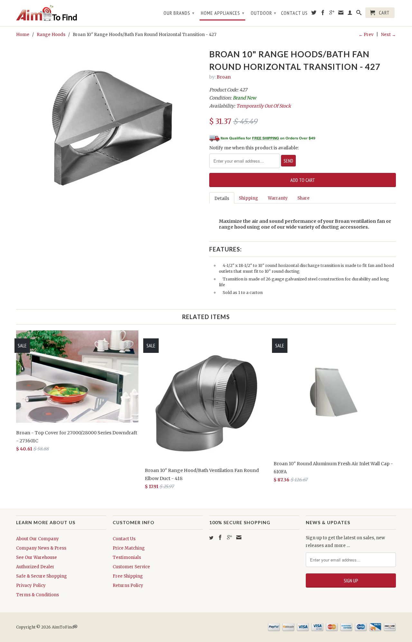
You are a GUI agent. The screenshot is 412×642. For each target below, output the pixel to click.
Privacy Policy (31, 585)
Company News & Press (41, 548)
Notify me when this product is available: (254, 148)
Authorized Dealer (35, 567)
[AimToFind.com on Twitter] (314, 14)
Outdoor (263, 13)
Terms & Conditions (37, 595)
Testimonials (127, 557)
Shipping (248, 198)
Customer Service (131, 567)
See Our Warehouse (36, 557)
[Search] (359, 14)
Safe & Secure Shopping (41, 576)
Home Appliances (223, 13)
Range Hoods (51, 34)
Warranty (278, 198)
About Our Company (37, 539)
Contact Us (294, 13)
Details (221, 198)
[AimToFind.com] (61, 13)
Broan (224, 77)
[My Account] (350, 14)
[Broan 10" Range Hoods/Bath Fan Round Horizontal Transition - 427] (109, 120)
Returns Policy (128, 585)
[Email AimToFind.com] (238, 537)
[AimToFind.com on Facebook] (323, 14)
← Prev (366, 34)
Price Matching (129, 548)
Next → (388, 34)
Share (303, 198)
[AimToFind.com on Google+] (332, 14)
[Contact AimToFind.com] (341, 14)
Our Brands (179, 13)
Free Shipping (128, 576)
